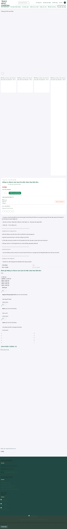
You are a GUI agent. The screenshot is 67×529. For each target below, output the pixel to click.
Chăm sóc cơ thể (34, 7)
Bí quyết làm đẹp (47, 2)
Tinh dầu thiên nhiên (15, 7)
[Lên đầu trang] (64, 527)
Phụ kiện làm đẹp (61, 7)
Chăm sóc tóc (43, 7)
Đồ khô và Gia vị (52, 7)
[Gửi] (28, 3)
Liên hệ (60, 2)
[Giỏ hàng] (65, 3)
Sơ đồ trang (55, 2)
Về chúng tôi (38, 2)
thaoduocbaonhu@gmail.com (10, 472)
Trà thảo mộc (25, 7)
